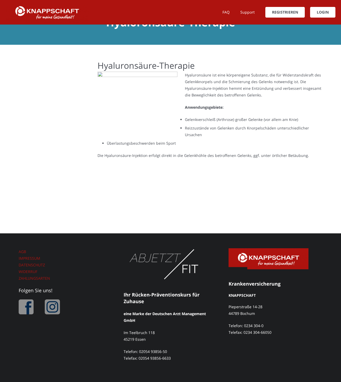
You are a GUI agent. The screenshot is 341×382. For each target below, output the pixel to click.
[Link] (47, 12)
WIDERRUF (28, 271)
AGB (22, 251)
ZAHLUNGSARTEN (34, 278)
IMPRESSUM (29, 258)
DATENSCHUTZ (32, 264)
